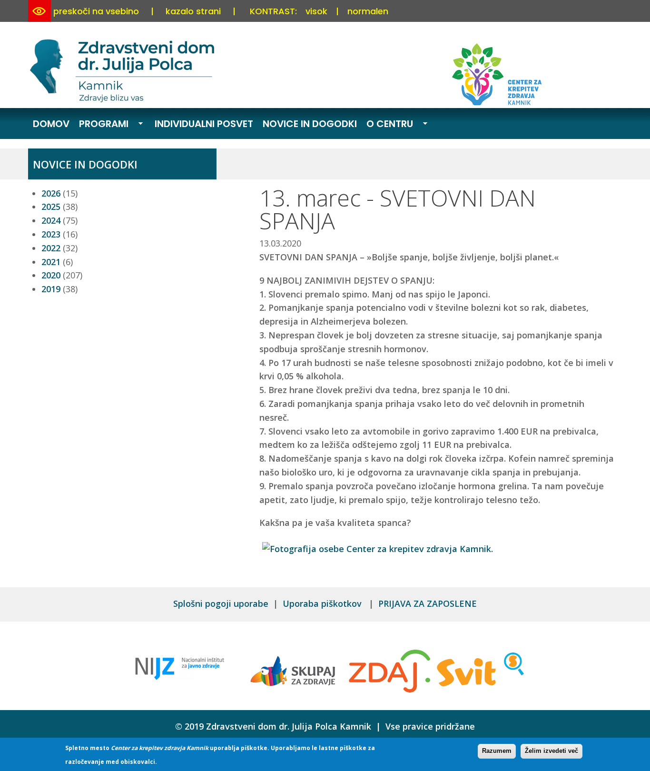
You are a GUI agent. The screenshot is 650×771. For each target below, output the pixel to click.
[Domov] (123, 100)
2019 (50, 289)
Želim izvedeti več (551, 750)
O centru (387, 124)
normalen (367, 11)
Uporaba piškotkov (323, 603)
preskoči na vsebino (96, 11)
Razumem (497, 750)
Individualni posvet (204, 123)
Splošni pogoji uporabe (220, 603)
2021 (50, 261)
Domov (51, 123)
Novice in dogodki (310, 123)
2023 (50, 234)
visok (316, 11)
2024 (50, 220)
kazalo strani (193, 11)
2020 (50, 275)
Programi (101, 124)
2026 (50, 193)
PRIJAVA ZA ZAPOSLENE (427, 603)
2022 (50, 248)
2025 (50, 206)
